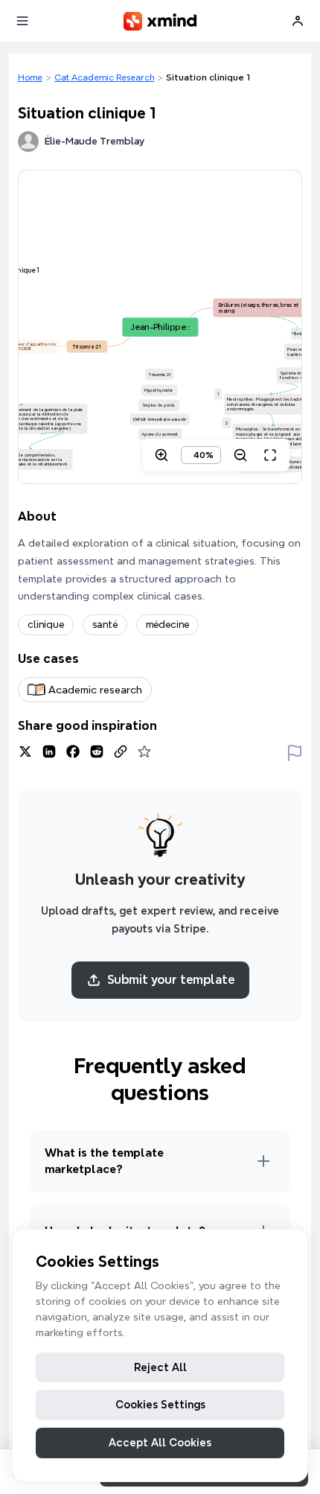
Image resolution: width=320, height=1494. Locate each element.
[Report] (294, 751)
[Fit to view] (270, 455)
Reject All (160, 1367)
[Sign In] (297, 20)
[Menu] (22, 20)
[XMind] (160, 21)
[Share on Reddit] (96, 751)
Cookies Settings (160, 1404)
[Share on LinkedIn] (49, 751)
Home (30, 77)
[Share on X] (25, 751)
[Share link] (120, 751)
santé (105, 624)
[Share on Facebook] (72, 751)
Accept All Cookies (160, 1442)
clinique (46, 624)
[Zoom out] (240, 455)
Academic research (95, 689)
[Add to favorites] (144, 751)
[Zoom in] (161, 455)
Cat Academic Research (104, 77)
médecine (167, 624)
